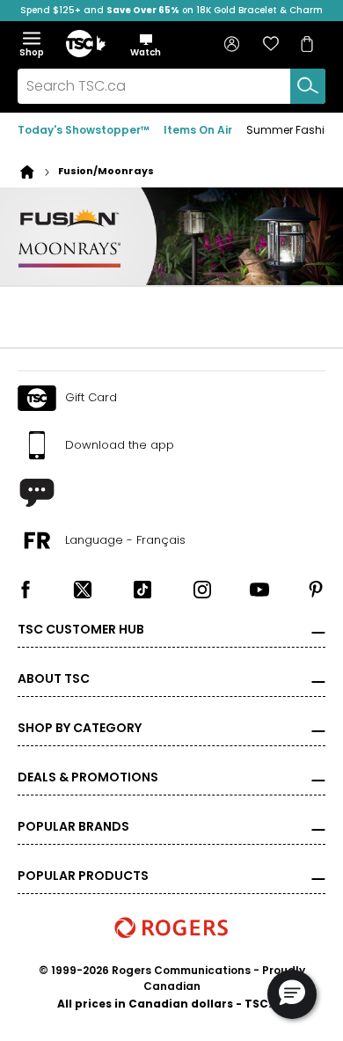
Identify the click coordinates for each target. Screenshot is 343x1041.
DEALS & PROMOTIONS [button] (88, 777)
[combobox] (171, 86)
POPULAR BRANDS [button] (73, 826)
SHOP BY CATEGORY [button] (80, 728)
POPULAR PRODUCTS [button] (83, 875)
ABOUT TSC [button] (54, 678)
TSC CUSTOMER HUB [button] (81, 629)
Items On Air (198, 129)
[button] (145, 45)
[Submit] (307, 86)
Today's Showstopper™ (84, 129)
